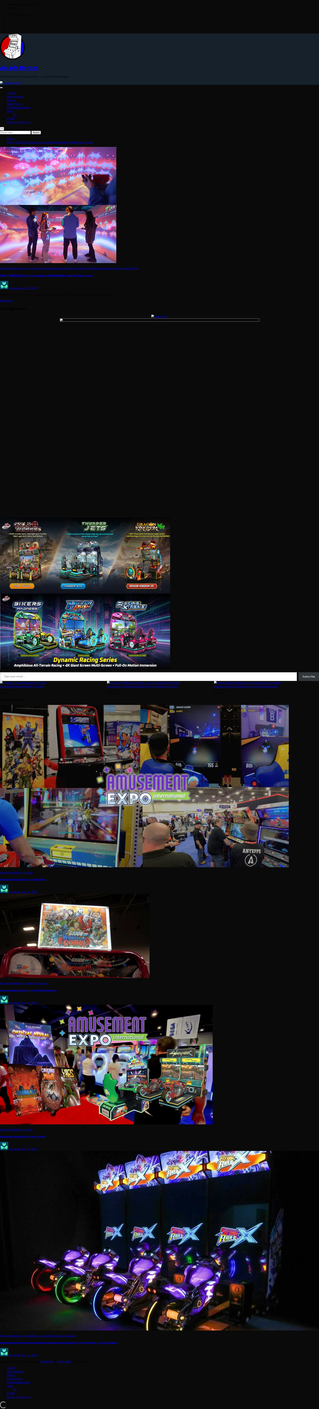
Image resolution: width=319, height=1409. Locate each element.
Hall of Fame (14, 104)
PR (15, 115)
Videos (11, 100)
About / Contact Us (18, 122)
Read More (7, 301)
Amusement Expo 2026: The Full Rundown (23, 879)
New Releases (15, 96)
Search (36, 132)
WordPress (47, 1361)
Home (11, 93)
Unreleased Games (19, 107)
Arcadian (14, 288)
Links (10, 111)
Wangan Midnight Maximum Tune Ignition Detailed (246, 686)
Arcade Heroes (19, 67)
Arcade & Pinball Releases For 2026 (22, 686)
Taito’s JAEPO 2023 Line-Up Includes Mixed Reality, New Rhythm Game (50, 142)
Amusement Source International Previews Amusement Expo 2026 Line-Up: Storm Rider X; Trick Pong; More (59, 1342)
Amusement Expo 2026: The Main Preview (23, 1136)
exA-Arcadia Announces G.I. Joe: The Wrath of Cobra (28, 990)
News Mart (64, 1361)
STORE (11, 118)
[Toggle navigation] (1, 87)
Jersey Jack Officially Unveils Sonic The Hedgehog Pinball (142, 686)
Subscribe (309, 676)
